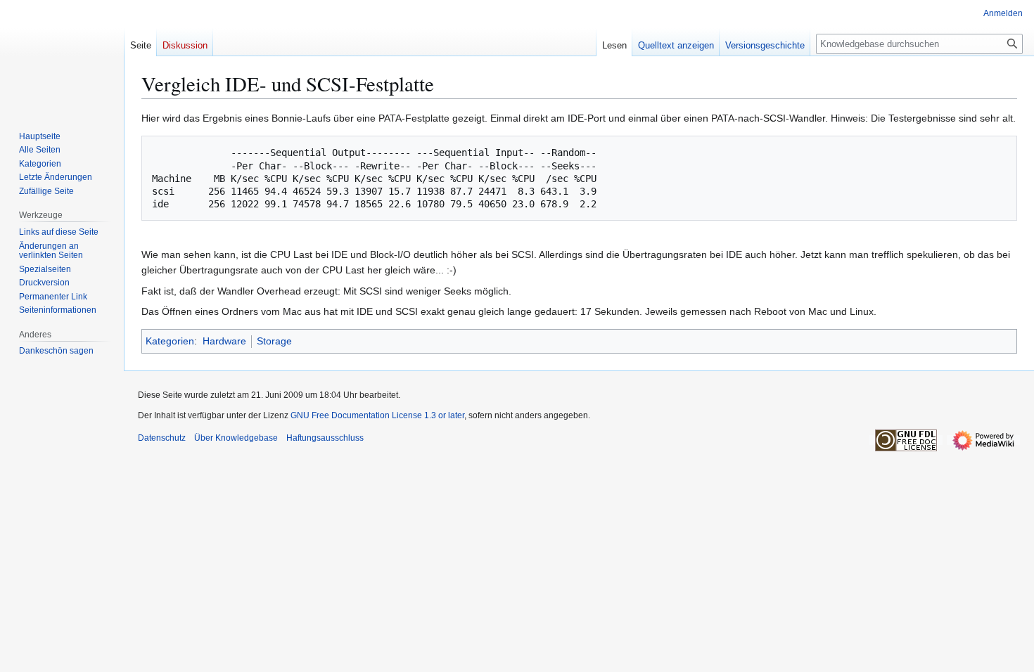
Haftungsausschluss (325, 438)
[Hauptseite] (62, 56)
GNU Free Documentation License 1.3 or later (377, 415)
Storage (274, 341)
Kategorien (170, 341)
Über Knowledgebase (236, 438)
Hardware (224, 341)
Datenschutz (162, 438)
